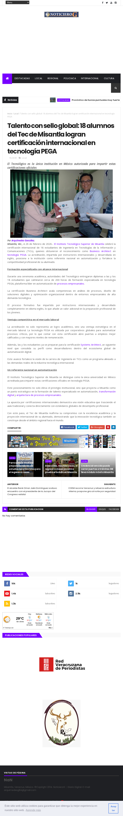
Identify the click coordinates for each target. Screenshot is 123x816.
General (27, 88)
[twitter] (107, 3)
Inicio (9, 113)
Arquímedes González (23, 240)
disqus (102, 509)
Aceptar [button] (113, 808)
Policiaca (70, 78)
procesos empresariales (70, 283)
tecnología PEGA (16, 254)
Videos (41, 88)
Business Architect (100, 251)
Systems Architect (91, 344)
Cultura (109, 78)
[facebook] (102, 3)
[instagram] (115, 3)
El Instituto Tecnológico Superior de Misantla (79, 243)
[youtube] (111, 3)
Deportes (11, 88)
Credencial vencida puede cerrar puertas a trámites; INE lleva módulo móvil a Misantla (97, 469)
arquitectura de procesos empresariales (38, 395)
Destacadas (22, 78)
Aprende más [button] (33, 810)
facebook (114, 509)
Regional (53, 78)
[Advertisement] (61, 49)
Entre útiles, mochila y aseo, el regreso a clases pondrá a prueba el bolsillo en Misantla (61, 469)
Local (38, 78)
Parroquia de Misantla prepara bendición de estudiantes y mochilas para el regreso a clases (24, 467)
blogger (90, 509)
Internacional (90, 78)
